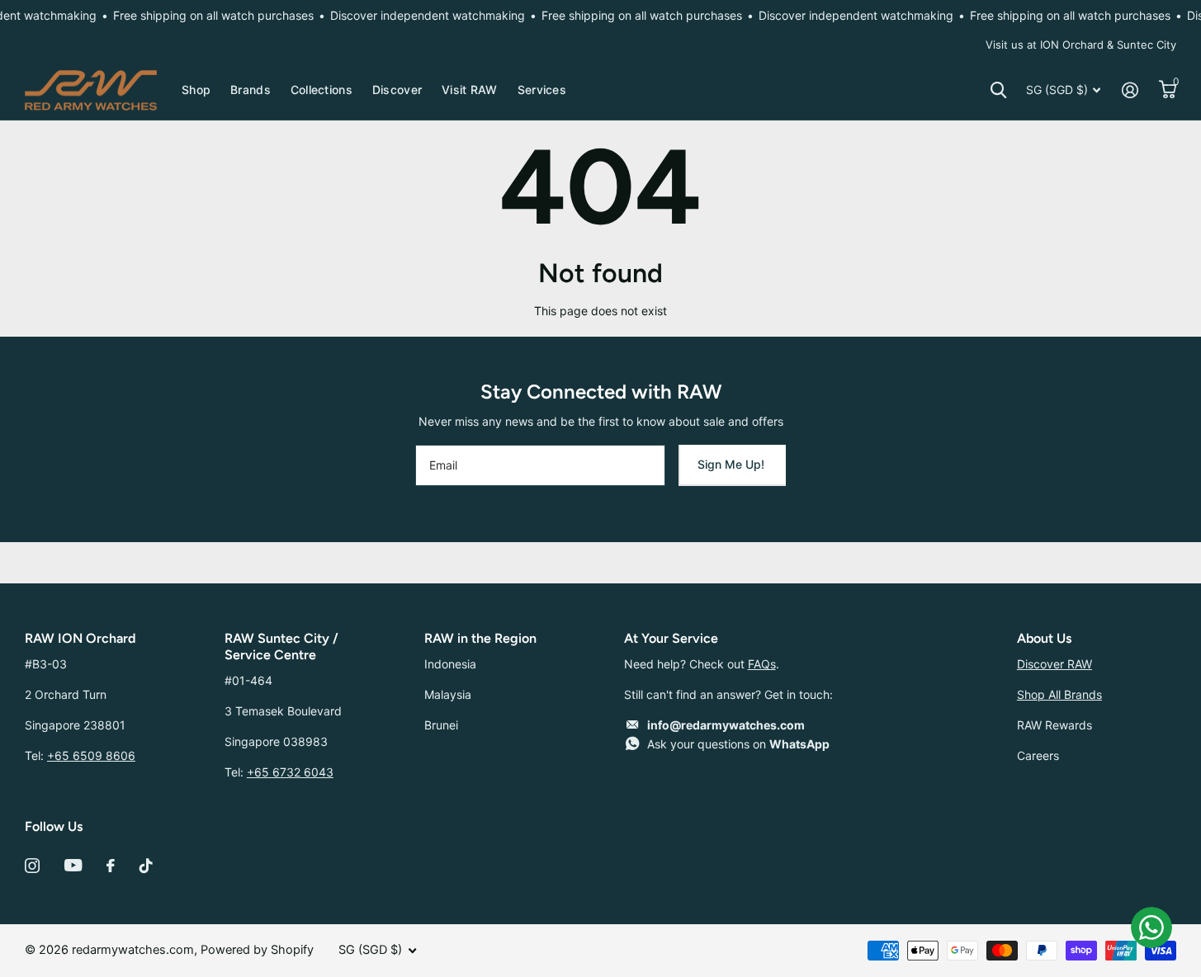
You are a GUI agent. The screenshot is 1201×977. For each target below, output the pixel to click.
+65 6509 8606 (91, 755)
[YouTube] (73, 865)
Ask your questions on (738, 744)
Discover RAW (1054, 664)
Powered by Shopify (257, 949)
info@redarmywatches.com (726, 725)
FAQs (762, 664)
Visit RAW (470, 90)
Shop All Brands (1059, 694)
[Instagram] (32, 865)
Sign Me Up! (732, 464)
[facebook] (110, 865)
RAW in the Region (480, 638)
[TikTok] (146, 865)
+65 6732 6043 (290, 772)
